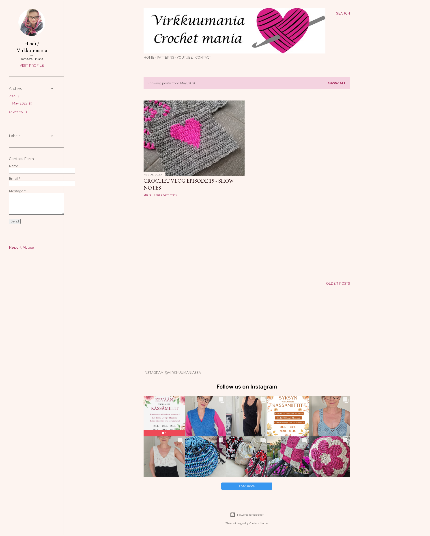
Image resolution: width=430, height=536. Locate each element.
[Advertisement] (194, 238)
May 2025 (21, 103)
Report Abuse (21, 247)
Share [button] (147, 194)
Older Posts (338, 284)
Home (149, 58)
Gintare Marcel (258, 523)
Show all (336, 83)
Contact (203, 58)
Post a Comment (165, 194)
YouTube (185, 58)
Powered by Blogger (250, 514)
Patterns (165, 58)
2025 (15, 96)
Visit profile (32, 66)
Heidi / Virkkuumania (32, 47)
